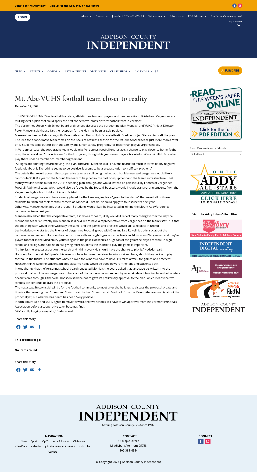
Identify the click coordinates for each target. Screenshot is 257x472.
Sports (34, 441)
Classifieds (21, 446)
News (24, 441)
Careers (52, 451)
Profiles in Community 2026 (226, 16)
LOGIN (22, 17)
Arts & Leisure (61, 441)
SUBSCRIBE (232, 70)
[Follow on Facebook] (234, 5)
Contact (100, 16)
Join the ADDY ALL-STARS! (128, 16)
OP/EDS (52, 71)
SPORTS (35, 71)
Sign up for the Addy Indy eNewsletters (74, 6)
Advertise (175, 16)
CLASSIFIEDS (118, 71)
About (84, 16)
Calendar (36, 446)
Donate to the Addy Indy (30, 6)
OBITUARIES (98, 71)
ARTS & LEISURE (75, 71)
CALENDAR (141, 71)
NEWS (19, 71)
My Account (235, 21)
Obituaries (79, 441)
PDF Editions (196, 16)
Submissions (155, 16)
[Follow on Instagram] (240, 5)
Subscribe (84, 446)
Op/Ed (45, 441)
